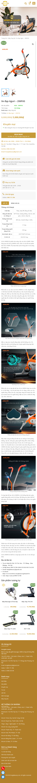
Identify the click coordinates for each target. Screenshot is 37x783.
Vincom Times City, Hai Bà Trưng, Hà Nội (12, 718)
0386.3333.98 (10, 670)
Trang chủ (4, 38)
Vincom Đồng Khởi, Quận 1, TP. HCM (11, 738)
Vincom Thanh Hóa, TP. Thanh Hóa (11, 730)
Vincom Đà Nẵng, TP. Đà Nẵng (9, 735)
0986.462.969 (11, 149)
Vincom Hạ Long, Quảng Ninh (9, 727)
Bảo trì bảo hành (6, 763)
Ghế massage (5, 696)
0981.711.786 (11, 197)
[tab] (5, 203)
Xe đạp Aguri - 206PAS (13, 113)
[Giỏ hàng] (29, 3)
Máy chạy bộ (11, 38)
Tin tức (3, 690)
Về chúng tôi (6, 644)
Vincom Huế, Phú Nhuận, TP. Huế (10, 732)
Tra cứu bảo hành (6, 766)
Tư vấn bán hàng (6, 751)
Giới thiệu (4, 681)
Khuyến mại (4, 687)
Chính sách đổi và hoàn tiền (9, 760)
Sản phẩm (4, 684)
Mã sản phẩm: (5, 105)
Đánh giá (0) (15, 203)
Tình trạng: (4, 108)
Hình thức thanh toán (7, 754)
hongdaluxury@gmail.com (13, 152)
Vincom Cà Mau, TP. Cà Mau (9, 741)
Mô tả (5, 203)
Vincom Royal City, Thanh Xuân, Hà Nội (12, 721)
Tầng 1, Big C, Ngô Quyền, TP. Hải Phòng (12, 724)
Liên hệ (3, 693)
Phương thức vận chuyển (8, 757)
